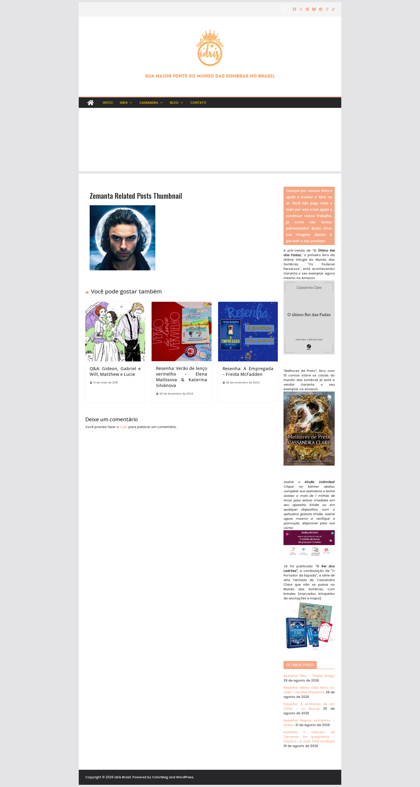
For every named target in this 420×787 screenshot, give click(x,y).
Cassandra (148, 102)
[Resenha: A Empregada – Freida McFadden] (248, 304)
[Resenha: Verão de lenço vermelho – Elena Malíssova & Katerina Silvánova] (181, 304)
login (124, 427)
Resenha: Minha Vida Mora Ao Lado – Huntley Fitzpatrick (309, 689)
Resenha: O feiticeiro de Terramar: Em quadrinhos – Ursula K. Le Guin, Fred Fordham (309, 737)
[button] (130, 103)
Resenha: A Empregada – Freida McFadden (247, 371)
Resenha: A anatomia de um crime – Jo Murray (309, 706)
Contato (198, 102)
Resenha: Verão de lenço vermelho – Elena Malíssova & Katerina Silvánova (181, 376)
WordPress (184, 777)
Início (108, 102)
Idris (124, 102)
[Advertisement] (210, 140)
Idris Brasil (122, 777)
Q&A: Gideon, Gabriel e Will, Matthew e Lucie (115, 371)
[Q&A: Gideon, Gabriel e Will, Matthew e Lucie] (115, 304)
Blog (174, 102)
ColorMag (160, 777)
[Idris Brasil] (90, 102)
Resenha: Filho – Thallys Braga (309, 676)
